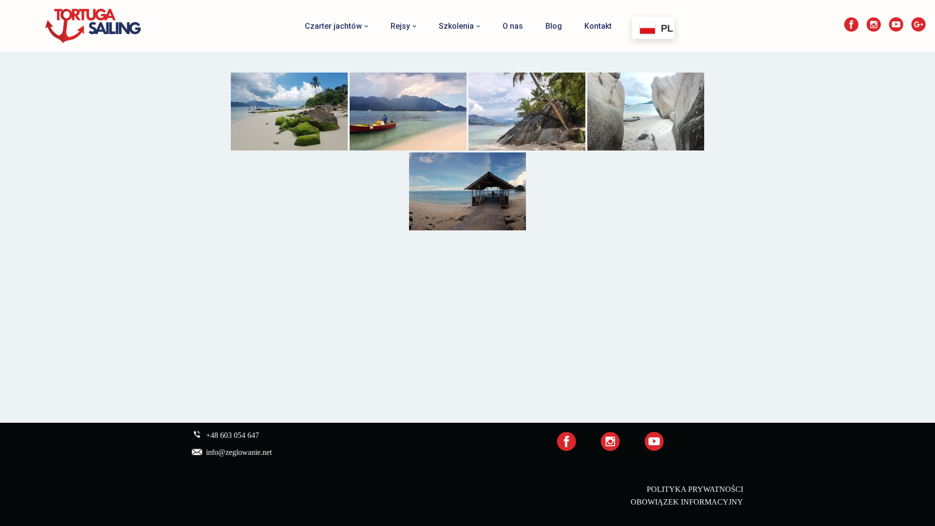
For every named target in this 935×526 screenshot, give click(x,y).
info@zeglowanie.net (239, 453)
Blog (553, 26)
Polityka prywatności (695, 489)
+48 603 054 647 (232, 436)
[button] (366, 26)
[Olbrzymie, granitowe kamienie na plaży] (645, 111)
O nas (513, 26)
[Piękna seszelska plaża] (289, 111)
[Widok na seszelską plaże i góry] (408, 111)
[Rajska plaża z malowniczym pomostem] (467, 191)
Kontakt (598, 26)
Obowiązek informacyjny (687, 502)
